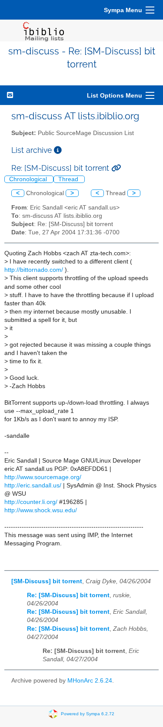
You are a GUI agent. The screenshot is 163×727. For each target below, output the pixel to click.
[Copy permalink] (116, 167)
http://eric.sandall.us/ (32, 485)
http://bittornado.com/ (33, 270)
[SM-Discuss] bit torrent (46, 581)
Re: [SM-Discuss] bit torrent (68, 595)
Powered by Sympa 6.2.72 (87, 713)
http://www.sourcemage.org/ (42, 477)
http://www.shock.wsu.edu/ (40, 510)
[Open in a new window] (58, 150)
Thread (69, 179)
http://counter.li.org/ (30, 502)
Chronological (29, 179)
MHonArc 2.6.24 (89, 680)
